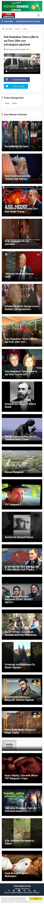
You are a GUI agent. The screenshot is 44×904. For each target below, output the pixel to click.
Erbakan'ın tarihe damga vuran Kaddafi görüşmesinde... (21, 308)
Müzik (14, 103)
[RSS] (29, 891)
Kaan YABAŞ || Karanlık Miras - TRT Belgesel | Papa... (22, 777)
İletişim (36, 892)
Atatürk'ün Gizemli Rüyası (19, 537)
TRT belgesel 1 (13, 504)
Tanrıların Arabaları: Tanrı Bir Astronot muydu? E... (21, 809)
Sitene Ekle (28, 892)
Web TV (17, 29)
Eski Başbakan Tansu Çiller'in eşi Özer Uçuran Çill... (21, 373)
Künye (7, 892)
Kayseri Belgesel (14, 472)
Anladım (36, 898)
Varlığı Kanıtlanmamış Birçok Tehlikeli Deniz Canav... (21, 438)
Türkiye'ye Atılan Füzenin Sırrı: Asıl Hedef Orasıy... (21, 210)
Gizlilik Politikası (17, 892)
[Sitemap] (35, 891)
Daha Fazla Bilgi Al (37, 902)
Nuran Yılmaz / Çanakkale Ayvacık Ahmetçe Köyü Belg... (21, 633)
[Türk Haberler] (8, 15)
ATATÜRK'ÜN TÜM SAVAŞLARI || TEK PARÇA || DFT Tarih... (22, 568)
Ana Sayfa (8, 29)
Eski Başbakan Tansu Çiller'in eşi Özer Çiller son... (21, 340)
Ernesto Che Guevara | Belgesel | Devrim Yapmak (19, 698)
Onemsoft (25, 889)
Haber (25, 29)
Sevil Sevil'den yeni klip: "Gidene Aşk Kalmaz (18, 177)
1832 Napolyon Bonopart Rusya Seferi (18, 744)
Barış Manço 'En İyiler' (17, 146)
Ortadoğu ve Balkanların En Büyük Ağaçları (20, 666)
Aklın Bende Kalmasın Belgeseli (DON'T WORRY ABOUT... (19, 599)
